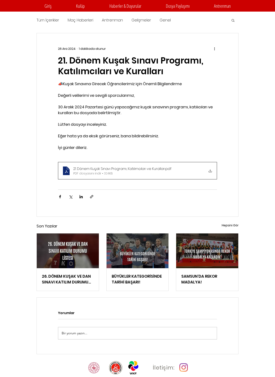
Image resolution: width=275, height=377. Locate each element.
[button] (80, 5)
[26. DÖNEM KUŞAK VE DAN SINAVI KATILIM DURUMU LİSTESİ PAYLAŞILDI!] (68, 250)
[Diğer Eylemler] (214, 48)
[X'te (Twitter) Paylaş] (71, 197)
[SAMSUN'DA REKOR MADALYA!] (207, 250)
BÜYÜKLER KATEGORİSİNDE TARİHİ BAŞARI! (137, 279)
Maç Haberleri (80, 20)
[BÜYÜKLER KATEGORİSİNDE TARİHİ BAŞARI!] (138, 250)
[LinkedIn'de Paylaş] (81, 197)
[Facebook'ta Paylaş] (60, 197)
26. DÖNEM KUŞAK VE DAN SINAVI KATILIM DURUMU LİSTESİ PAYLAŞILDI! (66, 279)
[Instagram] (183, 367)
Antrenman (112, 20)
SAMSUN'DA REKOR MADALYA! (199, 279)
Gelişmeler (141, 20)
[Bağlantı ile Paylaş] (92, 197)
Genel (165, 20)
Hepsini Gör (230, 225)
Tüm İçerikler (48, 20)
